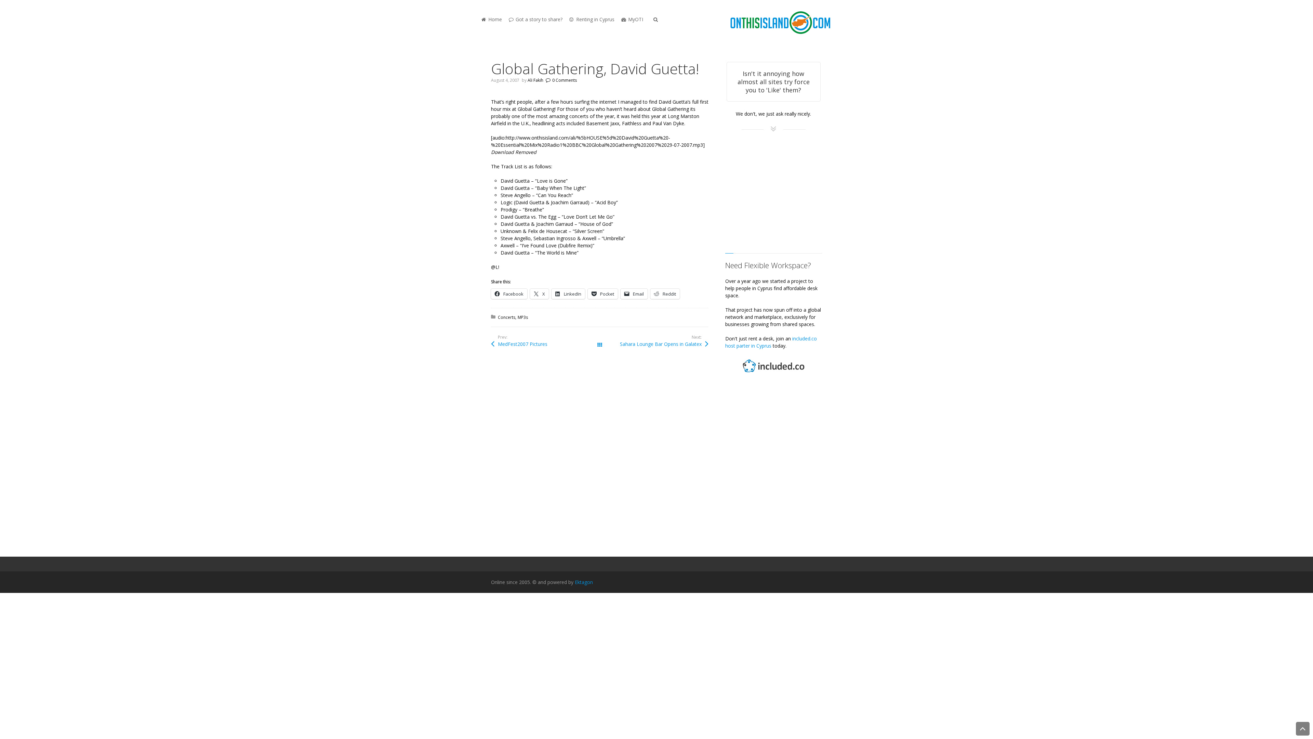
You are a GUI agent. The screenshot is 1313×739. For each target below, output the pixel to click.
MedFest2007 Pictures (522, 344)
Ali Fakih (535, 80)
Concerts (506, 317)
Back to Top (1303, 729)
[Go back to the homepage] (780, 23)
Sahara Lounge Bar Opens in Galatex (661, 344)
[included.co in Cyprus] (773, 373)
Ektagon (584, 582)
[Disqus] (599, 455)
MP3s (523, 317)
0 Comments (564, 80)
